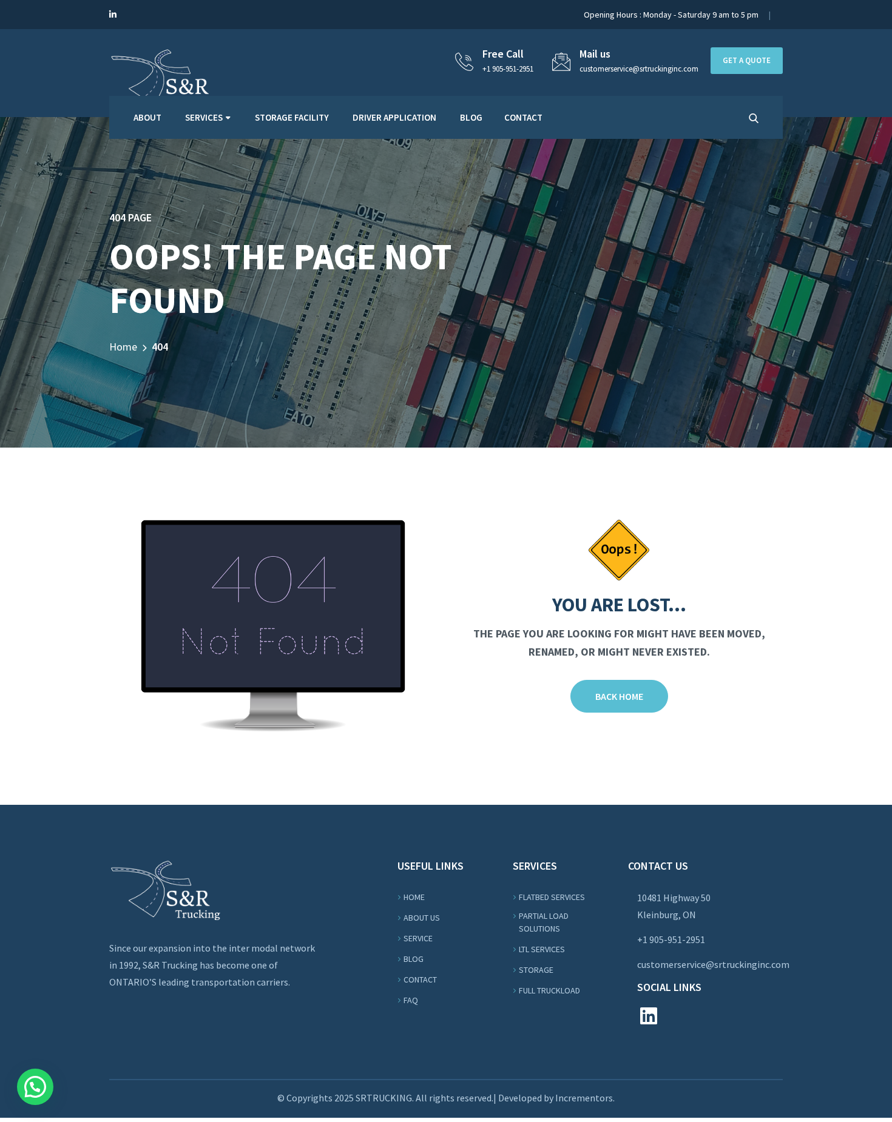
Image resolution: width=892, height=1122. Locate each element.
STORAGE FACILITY (292, 117)
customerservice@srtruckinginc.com (713, 964)
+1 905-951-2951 (507, 69)
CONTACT (523, 117)
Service (418, 938)
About (147, 117)
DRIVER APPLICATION (394, 117)
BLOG (471, 117)
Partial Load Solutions (544, 922)
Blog (414, 958)
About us (422, 917)
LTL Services (542, 949)
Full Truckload (549, 990)
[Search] (754, 118)
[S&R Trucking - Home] (165, 76)
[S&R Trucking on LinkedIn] (113, 14)
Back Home (619, 696)
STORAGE (536, 969)
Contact (420, 979)
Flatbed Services (552, 897)
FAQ (411, 1000)
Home (123, 347)
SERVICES (204, 117)
